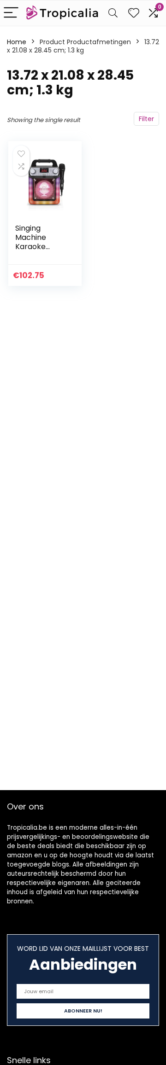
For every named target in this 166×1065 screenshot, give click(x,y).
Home (16, 42)
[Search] (113, 13)
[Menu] (11, 13)
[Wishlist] (133, 13)
